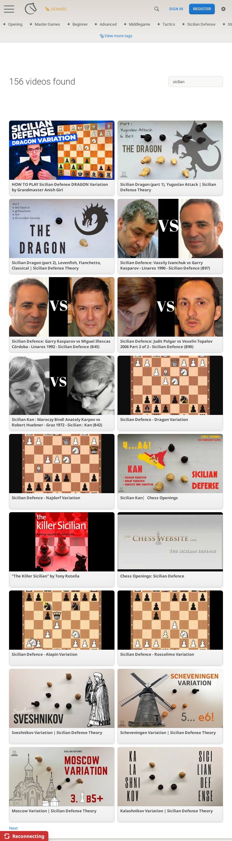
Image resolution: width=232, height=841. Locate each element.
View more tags (118, 35)
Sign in (176, 9)
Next (13, 828)
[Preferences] (223, 9)
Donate (58, 9)
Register (202, 9)
